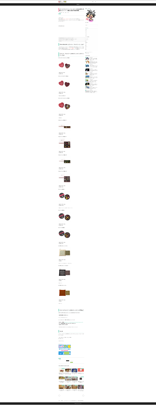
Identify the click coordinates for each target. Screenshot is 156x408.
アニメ (86, 32)
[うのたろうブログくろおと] (62, 1)
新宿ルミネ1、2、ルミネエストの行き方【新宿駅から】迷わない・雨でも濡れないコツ (93, 78)
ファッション (63, 368)
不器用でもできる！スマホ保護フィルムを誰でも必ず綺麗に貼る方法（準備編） (93, 70)
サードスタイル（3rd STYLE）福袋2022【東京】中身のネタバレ (62, 390)
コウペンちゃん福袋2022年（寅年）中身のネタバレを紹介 (74, 373)
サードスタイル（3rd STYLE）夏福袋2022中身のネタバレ (74, 390)
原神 (70, 368)
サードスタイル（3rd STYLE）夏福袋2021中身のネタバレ (68, 382)
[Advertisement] (64, 32)
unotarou (65, 12)
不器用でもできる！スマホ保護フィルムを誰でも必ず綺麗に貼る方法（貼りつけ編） (93, 85)
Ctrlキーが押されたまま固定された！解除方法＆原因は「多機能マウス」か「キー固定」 (93, 92)
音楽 (85, 49)
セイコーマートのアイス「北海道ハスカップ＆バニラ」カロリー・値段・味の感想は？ (81, 390)
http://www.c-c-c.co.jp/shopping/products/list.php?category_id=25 (73, 322)
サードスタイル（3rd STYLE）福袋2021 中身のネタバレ (74, 382)
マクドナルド (86, 39)
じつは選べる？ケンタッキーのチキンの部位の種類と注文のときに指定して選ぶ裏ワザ (93, 74)
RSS (95, 1)
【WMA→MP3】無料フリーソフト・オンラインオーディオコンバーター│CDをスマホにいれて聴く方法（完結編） (93, 66)
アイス (86, 31)
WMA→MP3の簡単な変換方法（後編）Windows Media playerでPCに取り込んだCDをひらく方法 (93, 63)
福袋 (76, 368)
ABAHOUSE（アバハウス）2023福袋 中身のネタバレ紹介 (81, 373)
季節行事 (60, 358)
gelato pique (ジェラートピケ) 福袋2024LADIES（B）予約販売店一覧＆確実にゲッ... (62, 373)
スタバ (86, 35)
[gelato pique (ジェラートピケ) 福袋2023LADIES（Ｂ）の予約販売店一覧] (81, 379)
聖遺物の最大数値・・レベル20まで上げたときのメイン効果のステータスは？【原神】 (68, 373)
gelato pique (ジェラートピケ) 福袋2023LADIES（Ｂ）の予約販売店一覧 (81, 382)
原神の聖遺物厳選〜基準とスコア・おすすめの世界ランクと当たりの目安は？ (62, 382)
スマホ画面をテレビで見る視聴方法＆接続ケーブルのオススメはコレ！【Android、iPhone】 (93, 81)
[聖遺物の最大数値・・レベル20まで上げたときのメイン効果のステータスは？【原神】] (68, 371)
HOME (92, 1)
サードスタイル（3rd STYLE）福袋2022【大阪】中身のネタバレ (68, 390)
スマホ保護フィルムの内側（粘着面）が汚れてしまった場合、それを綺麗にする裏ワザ (93, 59)
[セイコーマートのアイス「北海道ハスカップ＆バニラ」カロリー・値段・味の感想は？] (81, 388)
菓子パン (86, 46)
